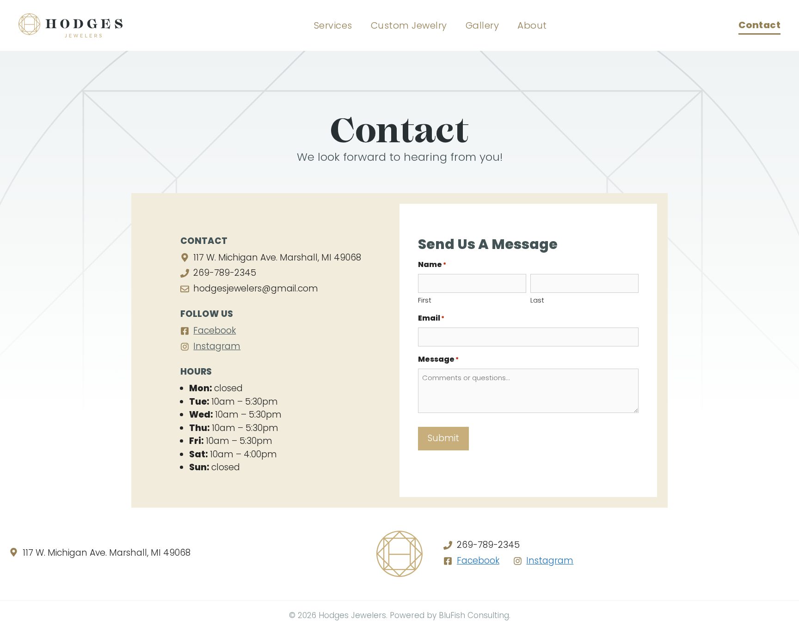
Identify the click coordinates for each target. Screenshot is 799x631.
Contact (759, 24)
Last (537, 300)
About (532, 25)
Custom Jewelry (409, 25)
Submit (443, 438)
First (424, 300)
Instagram (216, 346)
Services (333, 25)
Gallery (482, 25)
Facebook (214, 330)
